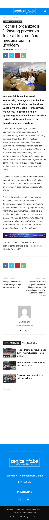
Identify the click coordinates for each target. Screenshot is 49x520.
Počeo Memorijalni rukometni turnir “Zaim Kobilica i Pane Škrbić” (31, 353)
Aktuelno (16, 17)
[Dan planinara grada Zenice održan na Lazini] (9, 378)
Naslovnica (7, 17)
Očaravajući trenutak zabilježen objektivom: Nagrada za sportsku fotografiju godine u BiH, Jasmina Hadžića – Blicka (35, 289)
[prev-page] (4, 388)
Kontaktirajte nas (29, 512)
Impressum (20, 509)
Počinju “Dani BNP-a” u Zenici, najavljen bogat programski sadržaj (12, 284)
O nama (10, 509)
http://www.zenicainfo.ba (24, 325)
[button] (4, 11)
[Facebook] (5, 55)
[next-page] (8, 388)
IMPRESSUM (24, 481)
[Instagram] (27, 330)
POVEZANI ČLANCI (11, 343)
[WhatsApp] (23, 55)
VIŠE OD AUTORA (29, 343)
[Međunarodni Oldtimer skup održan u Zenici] (9, 365)
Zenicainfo (9, 50)
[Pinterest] (17, 55)
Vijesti (13, 21)
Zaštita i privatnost (33, 509)
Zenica (19, 21)
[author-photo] (24, 318)
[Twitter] (11, 55)
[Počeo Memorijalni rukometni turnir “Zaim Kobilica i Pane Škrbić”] (9, 352)
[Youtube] (28, 499)
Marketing (17, 512)
